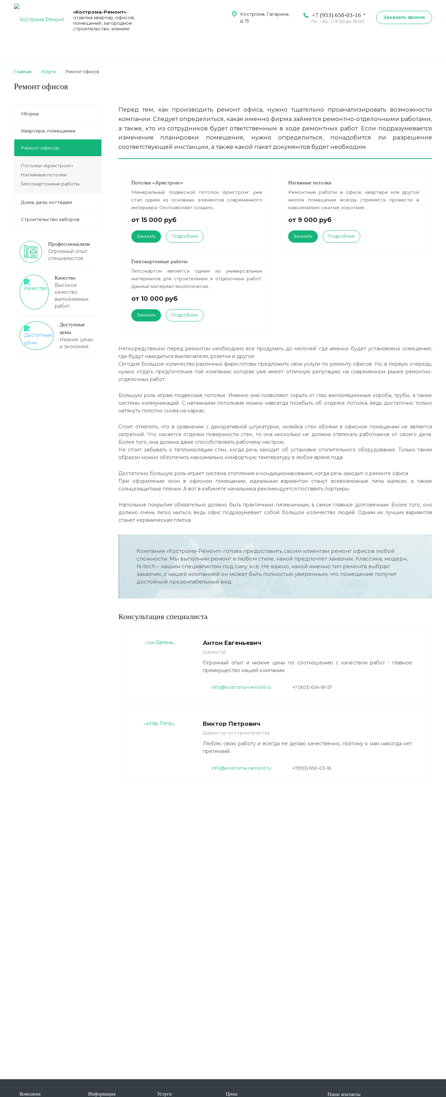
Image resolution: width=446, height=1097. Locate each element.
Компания (30, 1094)
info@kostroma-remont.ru (241, 687)
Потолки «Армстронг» (157, 182)
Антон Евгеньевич (232, 642)
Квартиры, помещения (48, 131)
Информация (101, 1094)
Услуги (164, 1094)
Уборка (30, 113)
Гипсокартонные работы (159, 261)
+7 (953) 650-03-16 (336, 15)
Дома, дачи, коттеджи (46, 202)
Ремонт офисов (40, 148)
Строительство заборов (50, 219)
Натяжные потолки (309, 182)
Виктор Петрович (231, 723)
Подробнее (184, 236)
